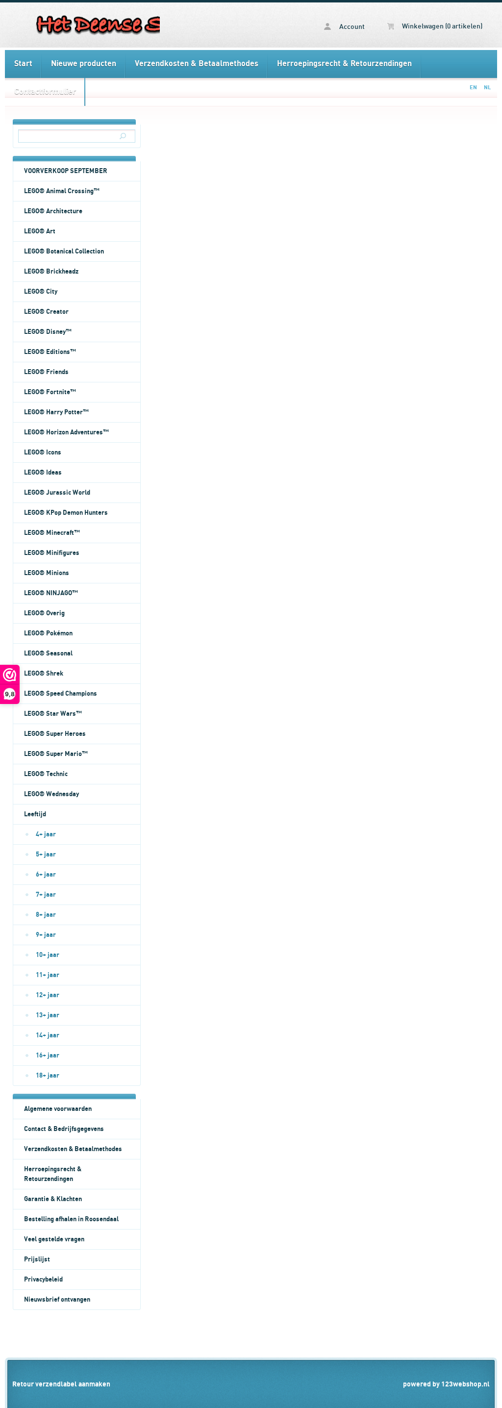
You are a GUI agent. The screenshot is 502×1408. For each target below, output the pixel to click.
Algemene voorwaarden (58, 1109)
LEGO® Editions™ (50, 352)
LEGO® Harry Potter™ (56, 412)
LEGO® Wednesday (51, 794)
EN (473, 87)
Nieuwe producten (83, 63)
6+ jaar (46, 874)
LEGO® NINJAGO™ (51, 593)
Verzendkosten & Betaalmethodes (196, 63)
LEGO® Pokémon (48, 633)
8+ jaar (46, 914)
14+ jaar (47, 1035)
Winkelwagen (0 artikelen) (441, 26)
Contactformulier (45, 91)
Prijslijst (37, 1259)
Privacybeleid (43, 1279)
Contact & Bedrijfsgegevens (64, 1129)
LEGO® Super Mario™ (56, 754)
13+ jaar (47, 1015)
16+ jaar (47, 1055)
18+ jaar (47, 1075)
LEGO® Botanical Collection (64, 251)
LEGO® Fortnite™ (50, 392)
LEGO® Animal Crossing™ (62, 191)
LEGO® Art (39, 231)
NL (487, 87)
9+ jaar (46, 934)
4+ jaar (46, 834)
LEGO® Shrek (43, 673)
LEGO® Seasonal (48, 653)
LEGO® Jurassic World (57, 492)
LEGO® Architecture (53, 211)
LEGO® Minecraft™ (52, 532)
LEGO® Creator (46, 311)
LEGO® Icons (42, 452)
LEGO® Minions (46, 573)
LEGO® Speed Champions (60, 693)
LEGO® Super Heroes (55, 733)
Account (351, 27)
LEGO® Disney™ (48, 331)
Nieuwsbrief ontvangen (57, 1299)
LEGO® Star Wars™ (53, 713)
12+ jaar (47, 995)
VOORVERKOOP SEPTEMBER (65, 171)
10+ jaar (47, 955)
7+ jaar (46, 894)
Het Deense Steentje (82, 25)
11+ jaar (47, 975)
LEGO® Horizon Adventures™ (66, 432)
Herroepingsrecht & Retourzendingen (344, 63)
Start (23, 63)
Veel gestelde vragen (54, 1239)
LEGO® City (40, 291)
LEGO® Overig (44, 613)
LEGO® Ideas (43, 472)
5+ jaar (46, 854)
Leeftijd (35, 814)
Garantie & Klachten (53, 1199)
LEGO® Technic (46, 774)
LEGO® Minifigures (51, 553)
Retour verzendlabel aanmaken (61, 1384)
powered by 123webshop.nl (446, 1384)
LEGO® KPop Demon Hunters (66, 512)
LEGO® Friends (46, 372)
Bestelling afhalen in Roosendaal (71, 1219)
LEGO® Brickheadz (51, 271)
